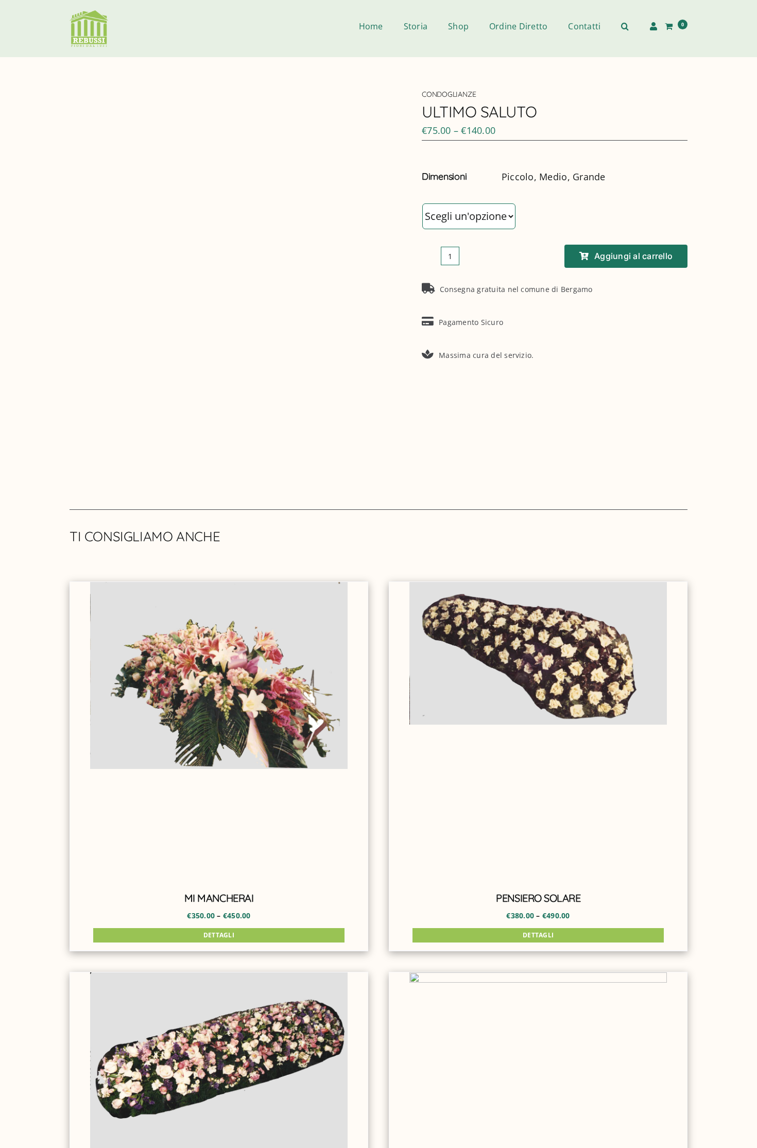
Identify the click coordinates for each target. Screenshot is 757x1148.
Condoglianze (449, 94)
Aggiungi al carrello (633, 256)
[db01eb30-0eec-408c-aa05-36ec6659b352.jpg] (218, 286)
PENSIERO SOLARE (538, 898)
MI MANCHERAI (219, 898)
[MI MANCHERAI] (219, 731)
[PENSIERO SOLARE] (538, 731)
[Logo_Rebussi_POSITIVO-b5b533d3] (89, 14)
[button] (625, 26)
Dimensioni (448, 194)
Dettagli (218, 935)
